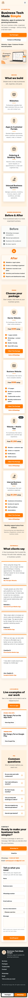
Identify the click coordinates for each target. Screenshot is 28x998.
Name (5, 878)
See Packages (14, 35)
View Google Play (10, 741)
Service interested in (9, 908)
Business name (8, 886)
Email (3, 976)
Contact (4, 969)
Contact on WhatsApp (14, 40)
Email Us (14, 853)
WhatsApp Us (14, 848)
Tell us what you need (8, 979)
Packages (5, 964)
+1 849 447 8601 (14, 858)
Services (4, 961)
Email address (7, 901)
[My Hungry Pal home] (3, 2)
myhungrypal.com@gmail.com (15, 860)
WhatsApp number (9, 893)
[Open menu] (25, 2)
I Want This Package (14, 351)
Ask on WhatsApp (14, 355)
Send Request (14, 938)
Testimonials (6, 966)
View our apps (14, 705)
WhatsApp (5, 973)
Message (6, 916)
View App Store (9, 722)
